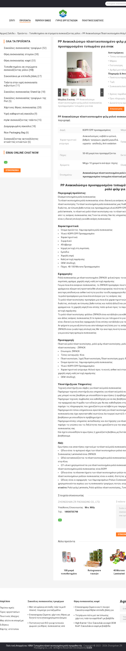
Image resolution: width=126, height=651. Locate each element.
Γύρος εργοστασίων (66, 20)
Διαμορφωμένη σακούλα (17, 126)
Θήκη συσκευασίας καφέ (17, 60)
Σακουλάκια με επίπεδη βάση (20, 76)
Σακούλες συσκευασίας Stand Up (22, 91)
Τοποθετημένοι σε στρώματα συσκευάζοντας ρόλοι (54, 33)
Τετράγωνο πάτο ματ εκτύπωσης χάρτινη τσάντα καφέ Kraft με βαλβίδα (94, 617)
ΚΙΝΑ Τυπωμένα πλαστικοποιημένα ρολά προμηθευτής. (55, 645)
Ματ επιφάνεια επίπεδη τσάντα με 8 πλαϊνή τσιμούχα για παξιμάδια (47, 608)
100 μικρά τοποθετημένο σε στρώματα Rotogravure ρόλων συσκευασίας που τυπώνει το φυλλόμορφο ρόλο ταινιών (69, 572)
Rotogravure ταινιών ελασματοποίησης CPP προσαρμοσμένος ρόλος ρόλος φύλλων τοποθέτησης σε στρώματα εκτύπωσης (94, 572)
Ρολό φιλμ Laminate (78, 487)
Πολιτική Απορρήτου (16, 645)
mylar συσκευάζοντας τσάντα (20, 120)
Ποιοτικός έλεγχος (93, 20)
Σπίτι (12, 20)
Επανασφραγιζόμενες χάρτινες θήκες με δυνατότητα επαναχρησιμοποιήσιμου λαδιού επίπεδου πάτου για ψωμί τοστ (49, 616)
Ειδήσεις (4, 625)
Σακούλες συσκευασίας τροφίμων (23, 48)
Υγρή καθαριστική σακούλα (19, 113)
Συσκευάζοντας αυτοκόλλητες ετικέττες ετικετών (21, 140)
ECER (89, 648)
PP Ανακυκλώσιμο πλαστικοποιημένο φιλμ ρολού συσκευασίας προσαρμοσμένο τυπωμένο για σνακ (80, 102)
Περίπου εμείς (43, 20)
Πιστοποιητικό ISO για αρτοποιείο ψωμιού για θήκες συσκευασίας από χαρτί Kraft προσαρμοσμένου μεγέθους (48, 625)
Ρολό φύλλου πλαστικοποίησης (105, 487)
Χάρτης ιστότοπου (9, 629)
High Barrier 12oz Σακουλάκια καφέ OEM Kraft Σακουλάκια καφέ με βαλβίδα (95, 624)
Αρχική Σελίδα (7, 33)
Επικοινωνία (116, 109)
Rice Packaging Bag (14, 132)
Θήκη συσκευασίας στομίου (19, 54)
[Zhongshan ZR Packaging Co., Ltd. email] (8, 162)
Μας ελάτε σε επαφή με (12, 620)
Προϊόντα (25, 20)
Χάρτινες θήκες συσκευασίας (20, 107)
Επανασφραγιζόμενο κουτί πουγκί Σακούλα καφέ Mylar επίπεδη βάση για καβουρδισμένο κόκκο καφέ (94, 609)
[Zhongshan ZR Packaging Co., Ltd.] (63, 13)
